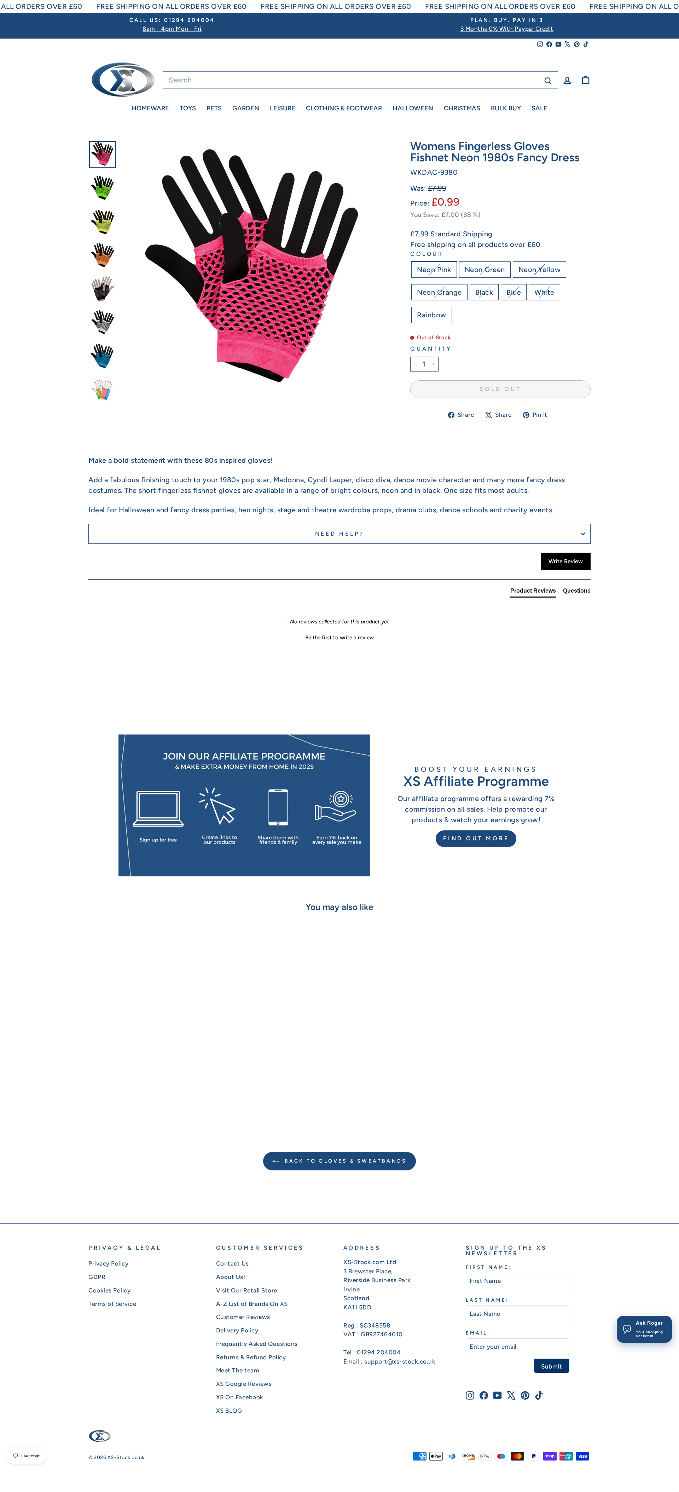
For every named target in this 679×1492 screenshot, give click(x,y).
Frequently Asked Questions (257, 1343)
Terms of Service (112, 1303)
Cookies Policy (109, 1290)
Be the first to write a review (339, 637)
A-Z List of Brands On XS (252, 1303)
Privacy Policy (108, 1263)
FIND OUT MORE (476, 838)
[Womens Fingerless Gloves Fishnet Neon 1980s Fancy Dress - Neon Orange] (143, 1092)
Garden (245, 108)
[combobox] (360, 79)
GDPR (96, 1276)
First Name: (488, 1267)
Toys (188, 108)
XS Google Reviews (244, 1383)
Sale (539, 108)
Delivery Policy (237, 1330)
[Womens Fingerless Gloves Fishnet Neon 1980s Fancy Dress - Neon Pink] (114, 1092)
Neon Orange (439, 292)
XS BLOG (229, 1410)
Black (484, 292)
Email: (478, 1333)
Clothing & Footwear (344, 108)
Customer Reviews (243, 1316)
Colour (426, 253)
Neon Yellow (539, 269)
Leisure (282, 108)
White (544, 292)
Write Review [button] (566, 561)
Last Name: (487, 1300)
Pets (214, 108)
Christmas (462, 108)
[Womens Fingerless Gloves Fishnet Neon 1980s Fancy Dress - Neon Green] (124, 1092)
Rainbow (431, 315)
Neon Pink (434, 269)
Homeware (150, 108)
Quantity (431, 348)
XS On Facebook (239, 1397)
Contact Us (232, 1263)
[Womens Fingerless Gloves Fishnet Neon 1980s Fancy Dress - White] (172, 1092)
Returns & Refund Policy (251, 1357)
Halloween (413, 108)
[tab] (533, 592)
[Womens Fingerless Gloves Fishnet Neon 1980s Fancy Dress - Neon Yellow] (133, 1092)
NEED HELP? (339, 533)
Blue (513, 292)
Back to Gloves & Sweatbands (344, 1161)
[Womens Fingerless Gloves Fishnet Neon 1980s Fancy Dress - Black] (153, 1092)
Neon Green (485, 269)
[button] (339, 636)
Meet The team (238, 1370)
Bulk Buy (506, 108)
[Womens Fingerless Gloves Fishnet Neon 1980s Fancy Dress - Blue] (162, 1092)
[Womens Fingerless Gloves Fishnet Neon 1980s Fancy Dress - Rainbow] (181, 1092)
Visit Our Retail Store (246, 1290)
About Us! (230, 1276)
